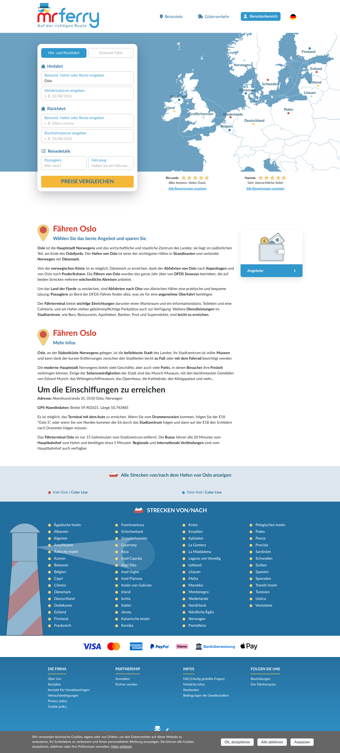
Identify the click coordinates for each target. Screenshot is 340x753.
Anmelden (122, 679)
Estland (60, 612)
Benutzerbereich (263, 16)
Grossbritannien (134, 538)
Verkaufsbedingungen (63, 695)
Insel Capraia (131, 558)
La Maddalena (200, 552)
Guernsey (129, 545)
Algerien (60, 538)
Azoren (59, 558)
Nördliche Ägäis (201, 612)
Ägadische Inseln (67, 525)
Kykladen (196, 538)
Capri (58, 578)
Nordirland (197, 605)
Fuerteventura (132, 525)
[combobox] (87, 81)
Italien (126, 605)
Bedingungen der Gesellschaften (206, 695)
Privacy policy (57, 701)
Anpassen (302, 742)
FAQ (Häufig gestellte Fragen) (204, 679)
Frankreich (62, 625)
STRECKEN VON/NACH (177, 510)
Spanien (262, 572)
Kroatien (196, 532)
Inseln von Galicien (136, 585)
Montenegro (199, 592)
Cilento (60, 585)
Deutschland (64, 599)
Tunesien (263, 592)
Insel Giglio (130, 572)
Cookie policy (57, 706)
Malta (193, 578)
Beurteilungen (260, 679)
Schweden (264, 558)
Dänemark (62, 592)
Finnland (61, 619)
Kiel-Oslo (61, 492)
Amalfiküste (63, 545)
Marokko (196, 585)
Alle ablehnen (272, 742)
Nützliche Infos (194, 684)
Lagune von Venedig (205, 558)
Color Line (79, 492)
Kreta (193, 525)
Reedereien (191, 690)
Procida (262, 545)
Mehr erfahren (121, 746)
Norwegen (197, 619)
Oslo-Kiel (195, 492)
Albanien (61, 532)
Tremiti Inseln (266, 585)
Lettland (195, 565)
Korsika (127, 625)
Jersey (126, 612)
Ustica (261, 599)
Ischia (125, 599)
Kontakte (54, 684)
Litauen (195, 572)
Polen (260, 532)
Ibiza (125, 552)
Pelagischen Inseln (270, 525)
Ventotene (263, 605)
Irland (125, 592)
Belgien (60, 572)
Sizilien (261, 565)
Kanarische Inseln (135, 619)
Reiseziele (174, 17)
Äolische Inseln (66, 552)
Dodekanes (63, 605)
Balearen (61, 565)
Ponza (261, 538)
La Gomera (197, 545)
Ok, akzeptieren (237, 742)
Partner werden (126, 684)
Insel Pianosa (131, 578)
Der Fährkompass (263, 684)
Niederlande (198, 599)
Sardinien (263, 552)
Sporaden (263, 578)
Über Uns (54, 679)
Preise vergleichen (87, 181)
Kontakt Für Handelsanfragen (69, 690)
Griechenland (132, 532)
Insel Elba (128, 565)
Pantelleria (197, 625)
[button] (295, 17)
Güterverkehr (217, 17)
